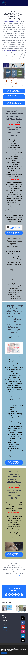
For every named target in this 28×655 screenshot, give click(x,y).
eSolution (22, 644)
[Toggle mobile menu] (25, 3)
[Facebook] (23, 623)
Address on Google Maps (5, 622)
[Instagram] (23, 631)
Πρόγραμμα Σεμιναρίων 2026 (21, 609)
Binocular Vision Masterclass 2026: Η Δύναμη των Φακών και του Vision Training (7, 609)
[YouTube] (23, 627)
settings (10, 650)
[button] (14, 227)
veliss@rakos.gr (16, 575)
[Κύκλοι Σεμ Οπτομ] (14, 63)
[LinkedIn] (23, 636)
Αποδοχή (4, 652)
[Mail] (23, 640)
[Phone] (23, 618)
